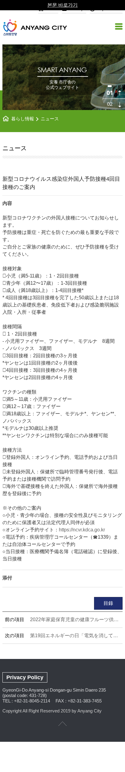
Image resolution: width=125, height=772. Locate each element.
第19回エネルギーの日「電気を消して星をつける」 (75, 635)
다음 (120, 105)
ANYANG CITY (42, 27)
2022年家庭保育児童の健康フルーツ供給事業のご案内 (75, 619)
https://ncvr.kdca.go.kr (82, 529)
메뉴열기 (118, 26)
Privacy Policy (24, 677)
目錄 (108, 603)
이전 (120, 93)
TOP (62, 724)
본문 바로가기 (62, 5)
